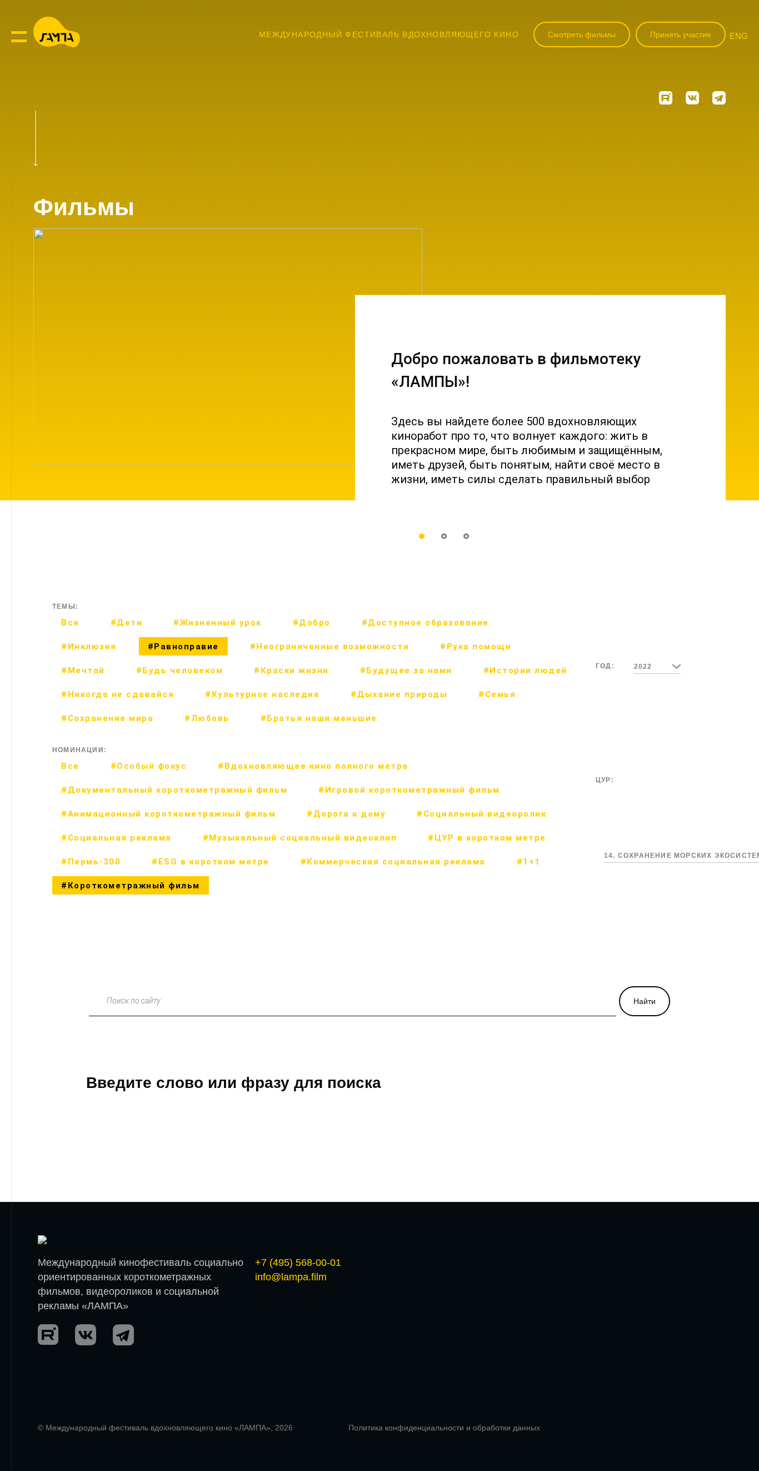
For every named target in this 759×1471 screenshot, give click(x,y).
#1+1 (529, 862)
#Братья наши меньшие (319, 718)
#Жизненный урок (217, 623)
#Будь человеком (179, 670)
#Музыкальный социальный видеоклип (300, 838)
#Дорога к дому (346, 814)
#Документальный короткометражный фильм (174, 790)
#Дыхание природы (399, 694)
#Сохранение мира (107, 718)
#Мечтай (83, 670)
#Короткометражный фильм (130, 886)
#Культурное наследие (262, 694)
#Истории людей (525, 670)
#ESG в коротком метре (210, 862)
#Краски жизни (291, 670)
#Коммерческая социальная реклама (393, 862)
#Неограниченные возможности (330, 647)
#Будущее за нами (406, 670)
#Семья (497, 694)
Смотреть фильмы (582, 34)
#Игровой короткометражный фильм (409, 790)
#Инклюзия (89, 647)
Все (70, 623)
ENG (739, 36)
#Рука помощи (475, 647)
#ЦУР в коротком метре (487, 838)
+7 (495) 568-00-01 (298, 1262)
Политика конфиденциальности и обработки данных (444, 1427)
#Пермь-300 (91, 862)
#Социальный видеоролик (481, 814)
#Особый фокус (149, 766)
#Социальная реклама (116, 838)
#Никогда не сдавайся (117, 694)
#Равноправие (183, 647)
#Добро (312, 623)
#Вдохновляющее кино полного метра (313, 766)
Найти (644, 1001)
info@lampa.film (291, 1277)
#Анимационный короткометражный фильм (168, 814)
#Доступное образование (425, 623)
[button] (422, 536)
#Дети (127, 623)
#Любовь (206, 718)
